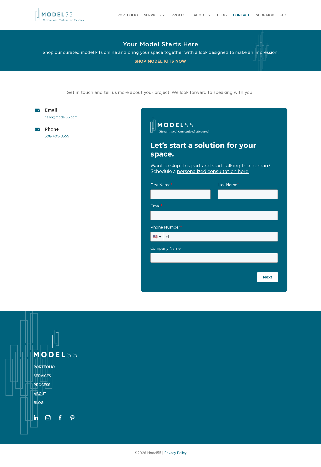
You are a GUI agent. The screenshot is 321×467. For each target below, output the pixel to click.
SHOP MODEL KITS (271, 15)
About (200, 15)
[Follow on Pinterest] (72, 418)
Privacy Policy (175, 453)
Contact (241, 15)
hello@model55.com (61, 117)
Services (152, 15)
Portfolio (127, 15)
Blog (222, 15)
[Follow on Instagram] (48, 418)
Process (180, 15)
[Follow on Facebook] (60, 418)
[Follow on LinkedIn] (36, 418)
